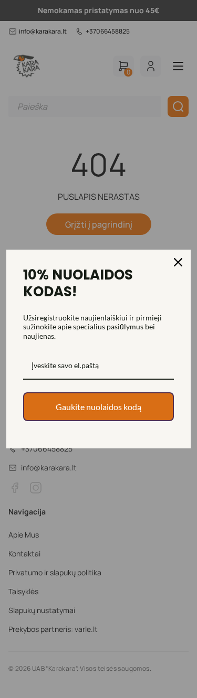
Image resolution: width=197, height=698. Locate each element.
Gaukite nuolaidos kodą (98, 407)
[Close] (178, 262)
